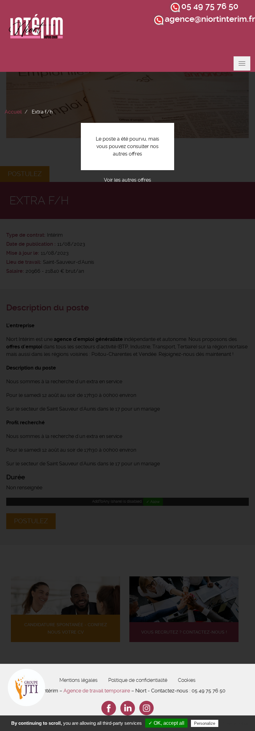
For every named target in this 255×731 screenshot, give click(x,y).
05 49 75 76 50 (210, 6)
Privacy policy (234, 723)
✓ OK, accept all (166, 723)
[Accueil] (36, 28)
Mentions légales (78, 680)
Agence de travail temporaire (96, 691)
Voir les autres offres (127, 180)
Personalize (204, 723)
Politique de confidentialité (137, 680)
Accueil (13, 112)
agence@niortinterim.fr (210, 19)
